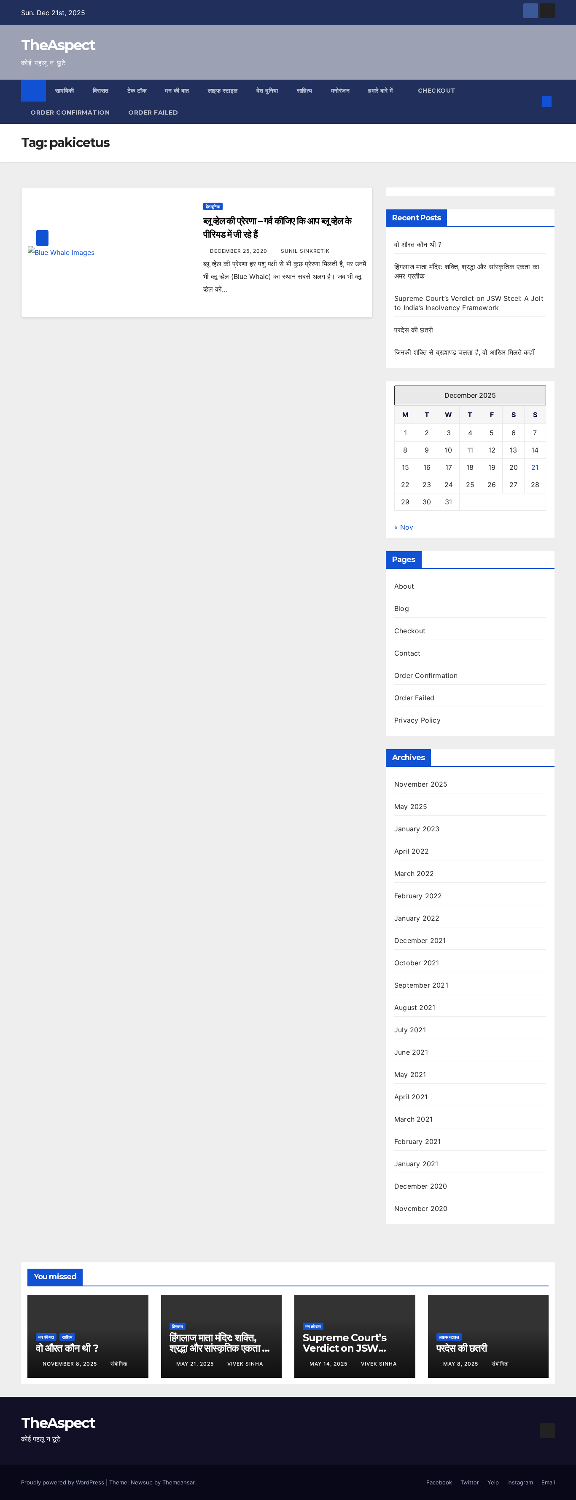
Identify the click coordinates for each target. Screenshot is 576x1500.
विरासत (101, 90)
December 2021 (420, 940)
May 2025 (411, 806)
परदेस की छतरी (413, 330)
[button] (533, 101)
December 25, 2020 (239, 251)
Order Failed (153, 112)
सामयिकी (64, 90)
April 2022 (411, 851)
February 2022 (418, 896)
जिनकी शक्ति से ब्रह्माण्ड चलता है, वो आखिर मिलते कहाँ (464, 352)
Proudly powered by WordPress (63, 1482)
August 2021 (414, 1007)
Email (548, 1482)
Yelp (493, 1482)
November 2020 (421, 1208)
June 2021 (411, 1052)
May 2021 (410, 1074)
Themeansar (178, 1482)
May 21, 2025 (195, 1364)
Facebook (439, 1482)
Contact (407, 653)
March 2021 (413, 1119)
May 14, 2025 (329, 1364)
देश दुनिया (267, 90)
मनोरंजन (340, 90)
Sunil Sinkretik (305, 251)
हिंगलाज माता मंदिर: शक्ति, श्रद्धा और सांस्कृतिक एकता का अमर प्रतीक (220, 1348)
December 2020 (420, 1186)
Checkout (437, 90)
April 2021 (411, 1097)
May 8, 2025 (461, 1364)
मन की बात (177, 90)
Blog (401, 608)
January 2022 (416, 918)
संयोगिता (119, 1364)
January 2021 (416, 1164)
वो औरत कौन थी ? (417, 244)
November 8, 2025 (71, 1364)
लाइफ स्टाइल (223, 90)
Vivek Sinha (245, 1364)
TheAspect (58, 45)
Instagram (520, 1482)
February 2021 (417, 1141)
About (404, 586)
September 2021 (421, 985)
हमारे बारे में (381, 90)
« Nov (403, 527)
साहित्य (304, 90)
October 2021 (416, 963)
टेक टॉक (137, 90)
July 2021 (410, 1030)
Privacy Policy (417, 720)
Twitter (469, 1482)
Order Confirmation (70, 112)
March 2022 (414, 873)
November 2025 (421, 784)
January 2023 (416, 829)
